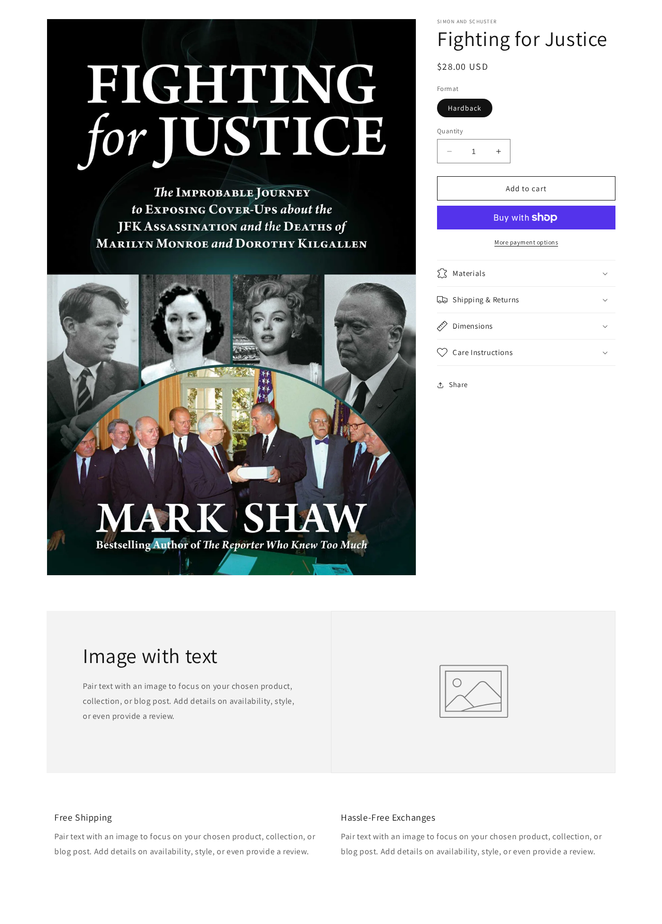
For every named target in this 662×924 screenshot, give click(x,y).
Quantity (450, 131)
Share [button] (458, 384)
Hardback (465, 108)
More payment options (526, 242)
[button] (526, 273)
